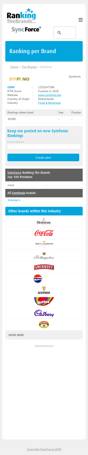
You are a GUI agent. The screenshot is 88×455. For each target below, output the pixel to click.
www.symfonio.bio (49, 95)
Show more (16, 335)
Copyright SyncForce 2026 (44, 449)
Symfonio (18, 193)
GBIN (11, 87)
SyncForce (14, 173)
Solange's (14, 200)
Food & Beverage (49, 102)
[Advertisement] (44, 392)
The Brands (29, 67)
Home (14, 67)
